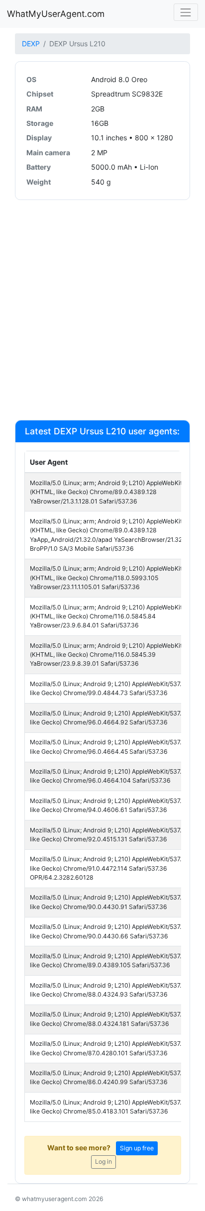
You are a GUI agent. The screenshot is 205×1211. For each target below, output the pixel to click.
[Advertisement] (102, 309)
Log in (103, 1161)
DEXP (31, 43)
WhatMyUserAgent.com (55, 13)
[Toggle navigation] (186, 12)
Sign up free (137, 1148)
